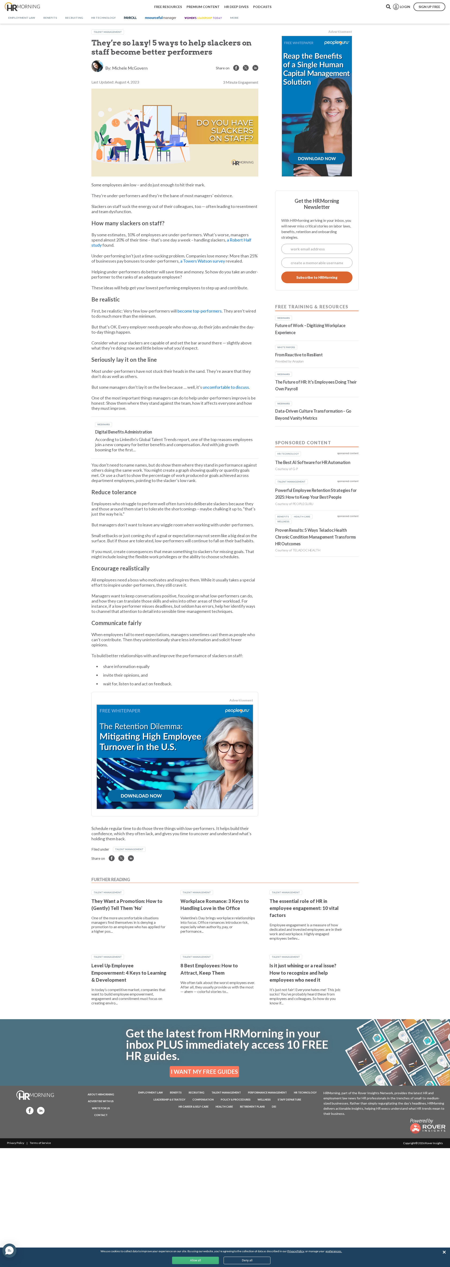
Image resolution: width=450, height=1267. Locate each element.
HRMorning (22, 6)
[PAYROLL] (130, 18)
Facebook (28, 1110)
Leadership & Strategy (169, 1099)
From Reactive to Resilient (299, 354)
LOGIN (405, 7)
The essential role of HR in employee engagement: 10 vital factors (304, 908)
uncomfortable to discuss (226, 387)
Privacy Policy (15, 1143)
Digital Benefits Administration (123, 431)
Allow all (195, 1260)
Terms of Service (40, 1143)
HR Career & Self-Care (194, 1106)
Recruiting (196, 1092)
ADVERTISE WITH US (101, 1101)
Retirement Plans (252, 1106)
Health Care (224, 1106)
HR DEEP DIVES (236, 7)
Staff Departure (289, 1099)
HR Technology (305, 1092)
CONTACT (101, 1114)
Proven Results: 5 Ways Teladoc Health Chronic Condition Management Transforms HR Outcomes (315, 537)
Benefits (176, 1092)
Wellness (264, 1099)
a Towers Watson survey (202, 261)
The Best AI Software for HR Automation (312, 462)
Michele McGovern (130, 68)
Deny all (247, 1260)
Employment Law (150, 1092)
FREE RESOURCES (168, 7)
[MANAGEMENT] (160, 18)
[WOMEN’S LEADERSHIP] (203, 18)
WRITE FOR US (101, 1108)
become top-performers (199, 310)
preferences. (334, 1251)
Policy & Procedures (236, 1099)
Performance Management (267, 1092)
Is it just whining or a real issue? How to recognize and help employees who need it (303, 973)
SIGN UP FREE (429, 7)
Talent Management (108, 31)
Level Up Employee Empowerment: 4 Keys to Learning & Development (128, 973)
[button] (9, 1251)
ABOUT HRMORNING (101, 1094)
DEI (274, 1106)
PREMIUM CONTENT (203, 7)
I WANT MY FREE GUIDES (204, 1071)
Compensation (203, 1099)
